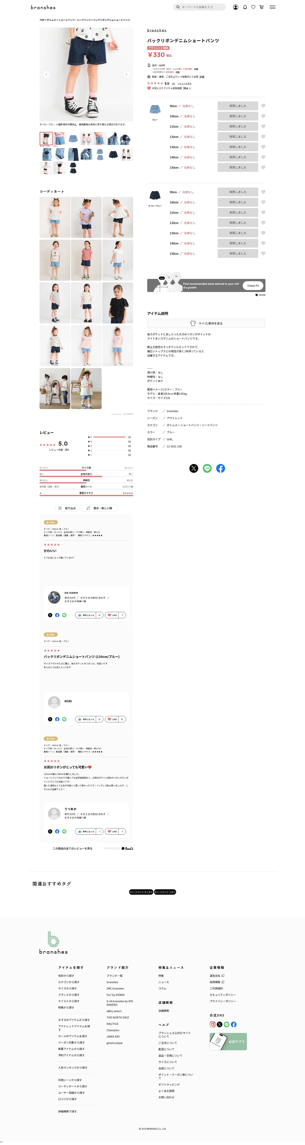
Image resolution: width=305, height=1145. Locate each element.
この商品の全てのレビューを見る (72, 848)
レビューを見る (184, 83)
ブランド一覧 (114, 975)
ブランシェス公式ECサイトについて (175, 1034)
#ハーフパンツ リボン (165, 891)
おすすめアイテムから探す (74, 1020)
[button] (46, 74)
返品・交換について (170, 1055)
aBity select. (114, 1011)
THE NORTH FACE (118, 1017)
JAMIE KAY (113, 1036)
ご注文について (168, 1043)
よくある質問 (166, 1091)
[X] (219, 1024)
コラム (162, 988)
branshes (157, 30)
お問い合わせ (166, 1097)
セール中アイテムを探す (72, 1036)
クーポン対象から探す (71, 1042)
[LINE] (226, 1024)
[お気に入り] (253, 7)
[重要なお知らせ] (245, 7)
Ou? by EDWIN (116, 995)
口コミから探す (67, 1099)
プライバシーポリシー (223, 1001)
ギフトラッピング (169, 1084)
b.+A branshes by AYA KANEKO (120, 1002)
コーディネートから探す (72, 1086)
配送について (166, 1049)
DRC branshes (115, 988)
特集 (161, 975)
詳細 (196, 68)
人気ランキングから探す (72, 1067)
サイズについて (168, 1062)
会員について (166, 1068)
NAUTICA (112, 1024)
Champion (113, 1030)
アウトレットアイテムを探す (74, 1028)
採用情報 (215, 982)
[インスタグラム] (212, 1024)
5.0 (63, 443)
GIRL (170, 439)
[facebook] (234, 1024)
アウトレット (175, 418)
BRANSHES (152, 1128)
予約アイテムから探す (71, 1055)
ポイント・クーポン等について (176, 1076)
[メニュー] (272, 7)
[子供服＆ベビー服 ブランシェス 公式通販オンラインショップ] (43, 7)
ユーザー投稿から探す (71, 1092)
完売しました (237, 106)
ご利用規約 (216, 988)
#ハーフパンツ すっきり (141, 891)
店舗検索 (164, 1010)
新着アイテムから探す (71, 1049)
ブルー (171, 432)
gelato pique (115, 1043)
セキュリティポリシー (223, 995)
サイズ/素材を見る (211, 323)
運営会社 (215, 975)
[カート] (261, 7)
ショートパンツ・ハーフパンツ (199, 425)
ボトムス (172, 425)
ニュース (164, 982)
